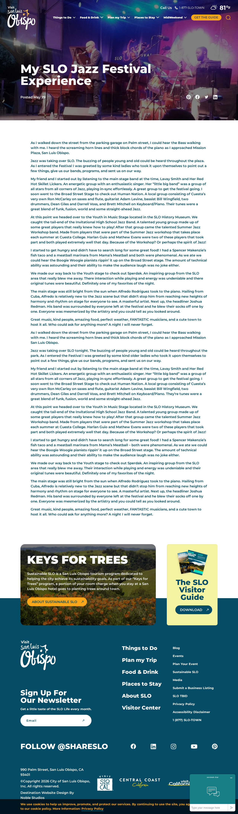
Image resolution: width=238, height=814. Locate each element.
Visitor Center (141, 707)
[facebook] (133, 746)
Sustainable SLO (185, 672)
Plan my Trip (117, 17)
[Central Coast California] (140, 783)
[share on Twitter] (206, 97)
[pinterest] (215, 746)
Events (178, 656)
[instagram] (173, 746)
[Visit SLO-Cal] (105, 783)
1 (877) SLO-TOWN (187, 720)
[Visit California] (181, 783)
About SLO (137, 695)
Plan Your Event (185, 664)
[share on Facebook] (197, 97)
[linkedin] (153, 746)
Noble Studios (32, 798)
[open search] (228, 17)
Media (177, 680)
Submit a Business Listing (193, 688)
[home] (23, 15)
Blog (176, 648)
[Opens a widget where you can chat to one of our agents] (212, 793)
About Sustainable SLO (54, 602)
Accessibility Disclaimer (191, 712)
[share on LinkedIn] (215, 97)
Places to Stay (144, 17)
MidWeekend (173, 17)
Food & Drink (89, 17)
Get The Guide (206, 17)
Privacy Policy (184, 704)
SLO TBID (180, 696)
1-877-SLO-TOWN (191, 7)
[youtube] (194, 746)
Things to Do (62, 17)
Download (191, 610)
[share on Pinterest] (188, 97)
